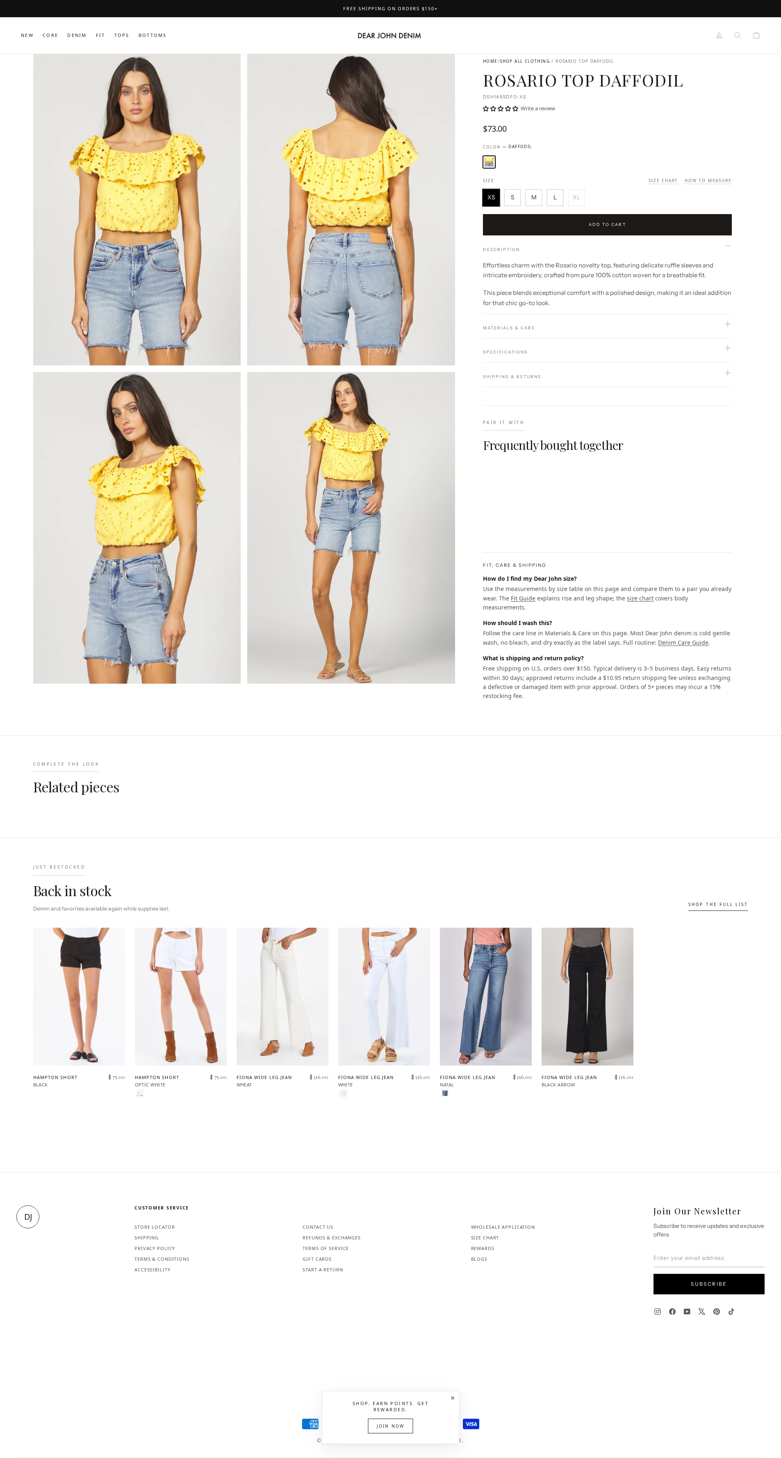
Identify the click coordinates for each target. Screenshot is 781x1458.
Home (490, 61)
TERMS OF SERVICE (326, 1248)
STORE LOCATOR (154, 1227)
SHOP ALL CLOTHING (525, 61)
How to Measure (708, 180)
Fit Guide (523, 598)
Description (501, 249)
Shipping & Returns (512, 376)
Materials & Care (509, 328)
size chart (640, 598)
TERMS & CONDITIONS (161, 1259)
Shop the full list (718, 904)
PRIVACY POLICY (154, 1248)
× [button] (453, 1398)
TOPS (122, 35)
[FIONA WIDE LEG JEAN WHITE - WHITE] (343, 1093)
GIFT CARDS (317, 1259)
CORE (50, 35)
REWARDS (482, 1248)
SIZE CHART (485, 1237)
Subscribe (709, 1284)
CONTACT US (318, 1227)
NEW (27, 35)
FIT (100, 35)
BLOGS (479, 1259)
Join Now (391, 1426)
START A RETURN (323, 1269)
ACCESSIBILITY (152, 1269)
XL (576, 197)
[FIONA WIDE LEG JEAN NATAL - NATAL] (445, 1093)
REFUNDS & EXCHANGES (332, 1237)
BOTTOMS (152, 35)
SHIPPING (146, 1237)
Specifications (505, 352)
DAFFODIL (489, 162)
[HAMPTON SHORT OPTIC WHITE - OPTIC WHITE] (140, 1093)
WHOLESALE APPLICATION (503, 1227)
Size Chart (663, 180)
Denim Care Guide (683, 642)
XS (491, 197)
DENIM (77, 35)
